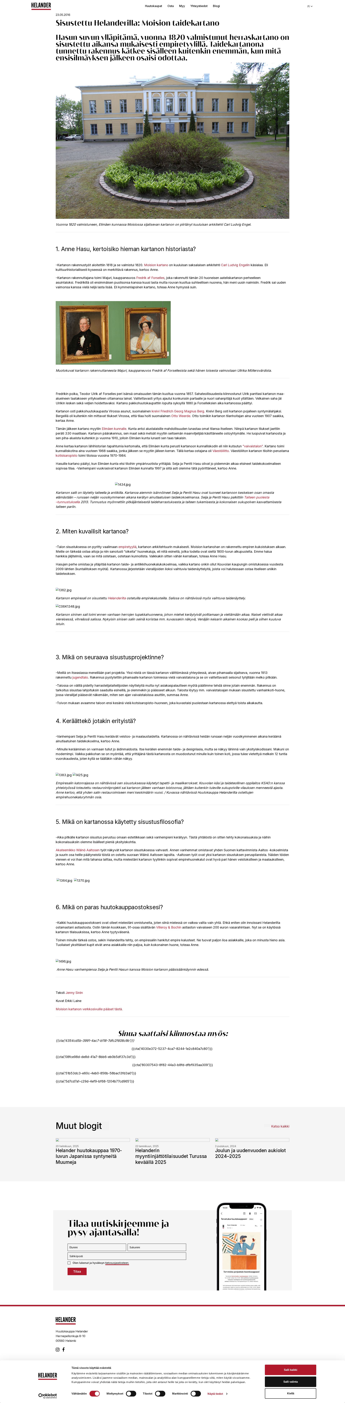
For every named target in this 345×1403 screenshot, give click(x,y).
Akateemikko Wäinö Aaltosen (78, 850)
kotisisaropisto (66, 455)
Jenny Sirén (74, 993)
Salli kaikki (290, 1369)
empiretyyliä (127, 547)
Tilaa (77, 1271)
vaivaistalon (253, 446)
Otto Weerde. (181, 416)
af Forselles (155, 278)
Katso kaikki (280, 1126)
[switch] (131, 1394)
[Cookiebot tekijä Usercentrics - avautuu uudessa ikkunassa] (47, 1396)
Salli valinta (290, 1381)
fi (309, 6)
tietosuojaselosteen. (117, 1262)
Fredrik (141, 278)
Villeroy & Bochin (168, 927)
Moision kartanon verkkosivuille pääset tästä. (89, 1009)
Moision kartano (156, 265)
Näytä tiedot (215, 1393)
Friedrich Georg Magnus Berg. (182, 411)
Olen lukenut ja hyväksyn (101, 1262)
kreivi (156, 411)
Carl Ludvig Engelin (235, 265)
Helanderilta (117, 598)
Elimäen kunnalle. (114, 429)
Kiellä (290, 1393)
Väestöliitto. (221, 451)
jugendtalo (80, 677)
